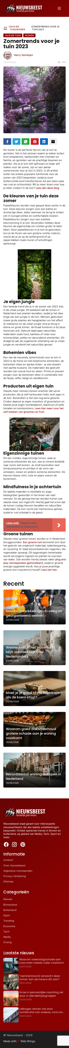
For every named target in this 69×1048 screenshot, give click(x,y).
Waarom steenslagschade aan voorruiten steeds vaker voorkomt (41, 961)
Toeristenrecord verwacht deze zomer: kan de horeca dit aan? (39, 977)
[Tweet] (16, 141)
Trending (8, 920)
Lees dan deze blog (47, 187)
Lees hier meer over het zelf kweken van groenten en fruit (33, 410)
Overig (7, 942)
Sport (6, 915)
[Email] (53, 141)
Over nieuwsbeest (14, 865)
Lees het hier (49, 569)
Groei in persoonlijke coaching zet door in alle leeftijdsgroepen (41, 994)
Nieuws (7, 899)
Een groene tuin (32, 542)
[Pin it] (35, 141)
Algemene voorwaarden (17, 870)
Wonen (20, 29)
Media (7, 936)
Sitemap (8, 881)
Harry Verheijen (23, 55)
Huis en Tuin (14, 28)
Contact (8, 860)
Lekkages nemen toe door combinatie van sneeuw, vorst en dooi (40, 1012)
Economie (9, 926)
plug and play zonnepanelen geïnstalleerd (34, 561)
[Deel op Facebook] (7, 141)
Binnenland (10, 904)
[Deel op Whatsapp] (25, 141)
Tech (6, 931)
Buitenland (9, 910)
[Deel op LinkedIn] (44, 141)
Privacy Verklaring (14, 876)
